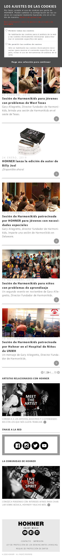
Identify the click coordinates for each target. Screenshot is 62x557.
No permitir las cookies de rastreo (25, 44)
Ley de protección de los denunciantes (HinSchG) (32, 545)
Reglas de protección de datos (32, 549)
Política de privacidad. (30, 17)
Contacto (26, 541)
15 (55, 372)
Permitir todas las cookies (21, 31)
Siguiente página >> (58, 372)
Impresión (38, 541)
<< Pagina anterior (42, 372)
